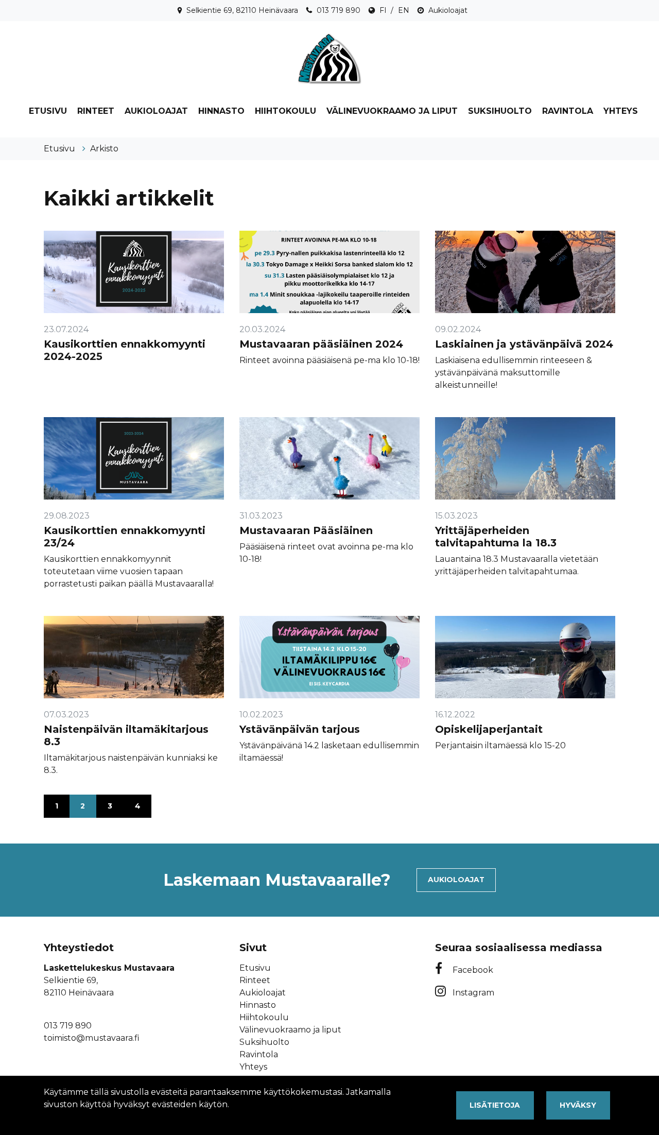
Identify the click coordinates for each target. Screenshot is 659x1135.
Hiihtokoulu (285, 111)
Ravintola (567, 111)
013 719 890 (338, 10)
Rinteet (95, 111)
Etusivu (48, 111)
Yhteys (620, 111)
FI (383, 10)
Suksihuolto (500, 111)
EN (403, 10)
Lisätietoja (495, 1105)
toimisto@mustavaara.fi (92, 1038)
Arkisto (104, 148)
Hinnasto (221, 111)
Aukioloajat (447, 10)
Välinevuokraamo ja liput (392, 111)
